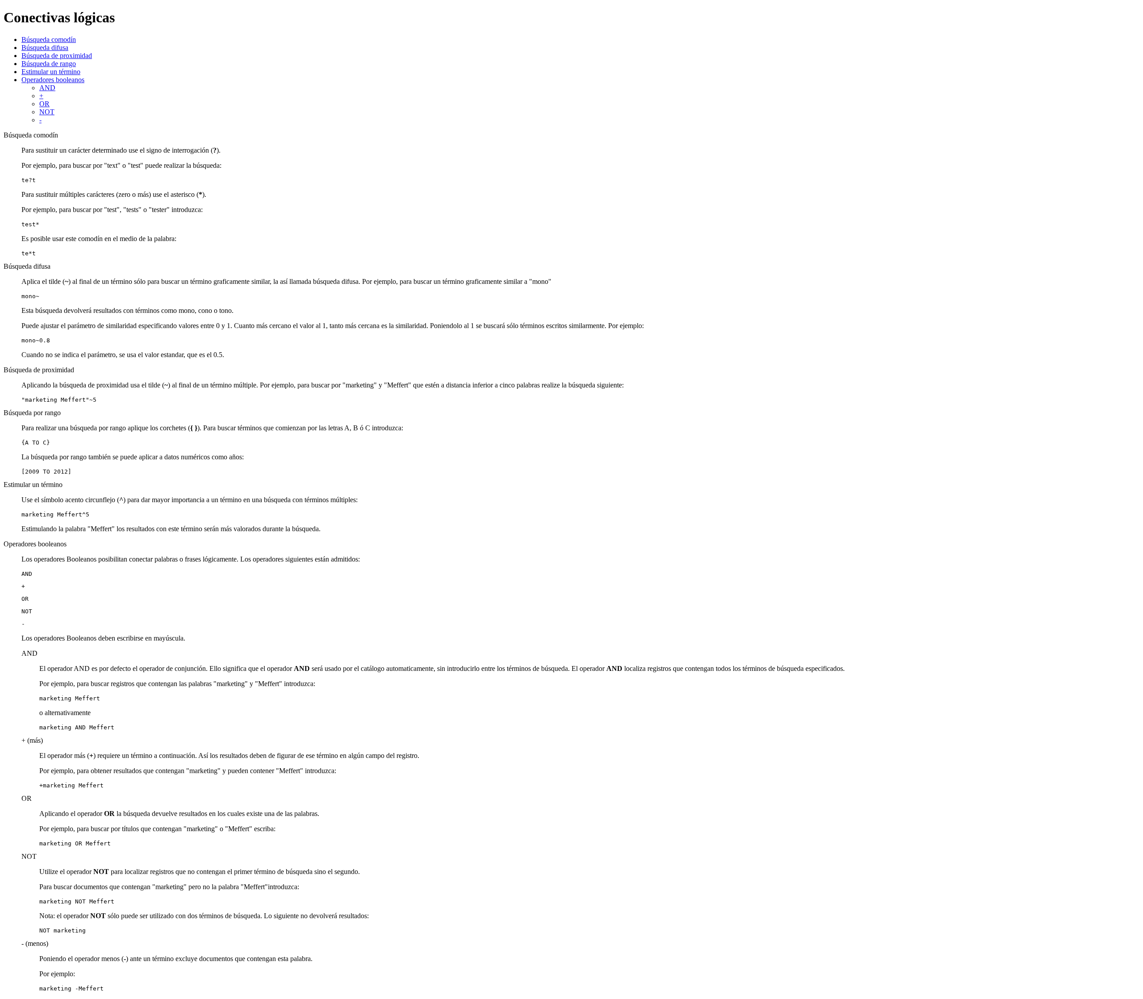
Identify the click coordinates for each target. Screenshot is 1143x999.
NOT (46, 112)
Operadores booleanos (52, 79)
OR (44, 104)
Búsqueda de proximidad (56, 55)
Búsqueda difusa (44, 47)
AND (47, 88)
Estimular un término (50, 71)
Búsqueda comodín (48, 39)
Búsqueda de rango (48, 63)
